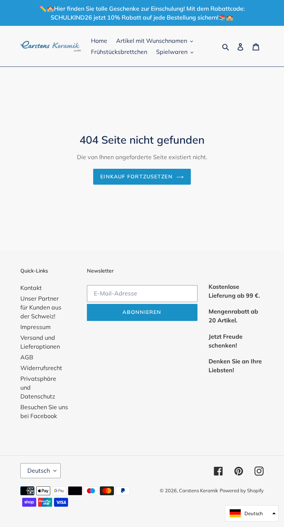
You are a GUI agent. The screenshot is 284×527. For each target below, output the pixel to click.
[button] (251, 513)
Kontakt (31, 287)
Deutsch (38, 470)
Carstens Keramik (198, 490)
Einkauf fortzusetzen (136, 176)
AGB (26, 357)
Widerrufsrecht (41, 368)
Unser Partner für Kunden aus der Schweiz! (40, 307)
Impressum (35, 327)
